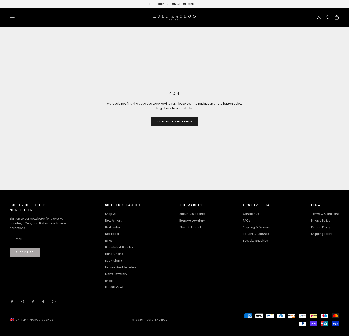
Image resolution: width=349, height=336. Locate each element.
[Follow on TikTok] (43, 302)
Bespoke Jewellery (192, 220)
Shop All (110, 214)
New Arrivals (113, 220)
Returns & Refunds (256, 234)
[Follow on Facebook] (12, 302)
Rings (108, 240)
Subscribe (25, 252)
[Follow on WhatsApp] (54, 302)
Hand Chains (114, 254)
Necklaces (112, 234)
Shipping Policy (321, 234)
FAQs (246, 220)
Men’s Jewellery (116, 274)
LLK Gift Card (114, 287)
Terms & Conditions (325, 214)
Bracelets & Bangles (119, 247)
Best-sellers (113, 227)
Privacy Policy (320, 220)
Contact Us (251, 214)
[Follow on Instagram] (22, 302)
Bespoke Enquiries (255, 240)
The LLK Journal (190, 227)
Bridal (109, 281)
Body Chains (114, 261)
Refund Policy (320, 227)
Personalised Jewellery (121, 267)
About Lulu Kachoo (192, 214)
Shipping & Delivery (256, 227)
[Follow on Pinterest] (33, 302)
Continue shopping (174, 121)
